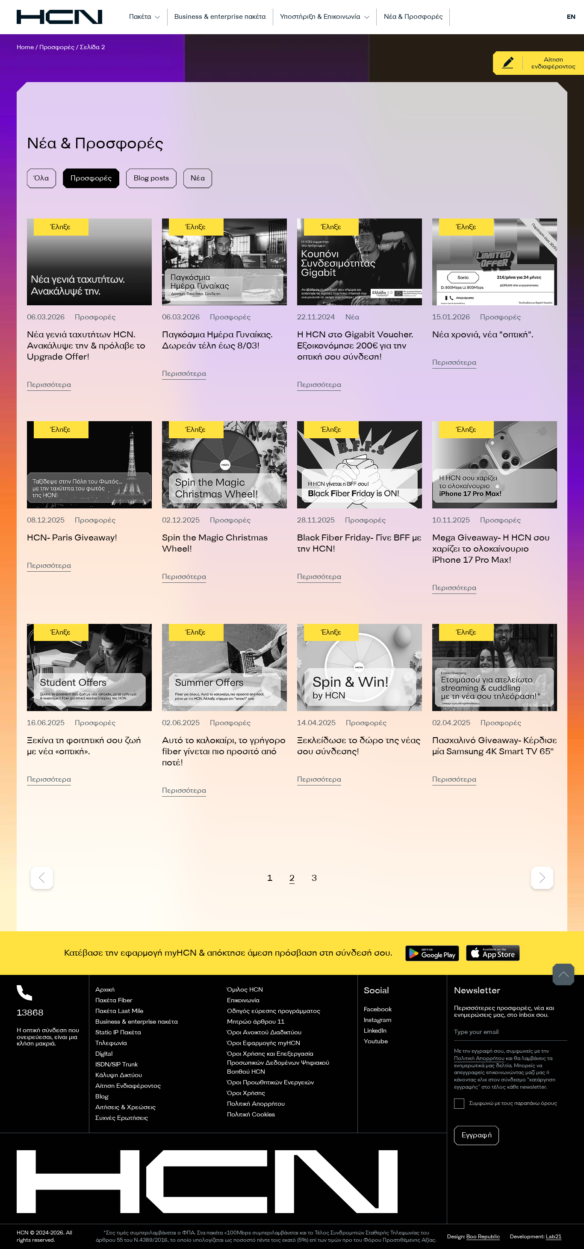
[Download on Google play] (432, 953)
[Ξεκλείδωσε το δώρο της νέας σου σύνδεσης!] (359, 710)
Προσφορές (56, 47)
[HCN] (59, 17)
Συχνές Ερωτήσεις (121, 1118)
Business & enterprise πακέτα (219, 17)
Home (25, 47)
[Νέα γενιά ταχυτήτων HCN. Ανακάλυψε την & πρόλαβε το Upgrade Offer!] (89, 305)
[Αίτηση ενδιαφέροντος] (538, 63)
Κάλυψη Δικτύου (118, 1075)
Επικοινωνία (243, 1000)
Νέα (197, 178)
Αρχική (105, 990)
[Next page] (542, 879)
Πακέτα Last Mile (119, 1011)
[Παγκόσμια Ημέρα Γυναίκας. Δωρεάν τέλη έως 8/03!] (224, 305)
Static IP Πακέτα (118, 1032)
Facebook (378, 1009)
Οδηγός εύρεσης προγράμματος (273, 1011)
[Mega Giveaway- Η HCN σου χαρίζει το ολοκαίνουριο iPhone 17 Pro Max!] (494, 507)
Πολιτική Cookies (251, 1114)
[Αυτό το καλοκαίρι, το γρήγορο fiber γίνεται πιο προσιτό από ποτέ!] (224, 710)
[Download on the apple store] (493, 953)
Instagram (378, 1020)
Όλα (41, 178)
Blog (101, 1097)
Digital (103, 1054)
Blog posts (151, 178)
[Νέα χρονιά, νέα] (494, 305)
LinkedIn (375, 1031)
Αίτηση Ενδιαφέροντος (128, 1086)
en (571, 17)
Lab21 (553, 1237)
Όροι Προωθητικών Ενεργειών (270, 1082)
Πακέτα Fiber (113, 1000)
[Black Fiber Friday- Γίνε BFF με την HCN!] (359, 507)
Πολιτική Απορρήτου (256, 1104)
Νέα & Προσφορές (413, 17)
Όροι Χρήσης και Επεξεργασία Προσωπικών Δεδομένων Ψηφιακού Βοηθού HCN (278, 1063)
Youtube (376, 1041)
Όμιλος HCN (245, 990)
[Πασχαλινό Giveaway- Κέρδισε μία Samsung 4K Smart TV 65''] (494, 710)
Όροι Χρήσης (246, 1093)
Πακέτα (140, 17)
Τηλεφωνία (111, 1043)
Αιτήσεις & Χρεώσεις (125, 1107)
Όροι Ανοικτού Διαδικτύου (264, 1032)
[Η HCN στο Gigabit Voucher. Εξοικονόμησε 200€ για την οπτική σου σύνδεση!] (359, 305)
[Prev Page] (42, 879)
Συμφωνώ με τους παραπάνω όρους (513, 1103)
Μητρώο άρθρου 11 (255, 1022)
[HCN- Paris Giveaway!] (89, 507)
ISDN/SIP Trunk (116, 1064)
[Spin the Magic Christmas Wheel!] (224, 507)
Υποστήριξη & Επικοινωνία (320, 17)
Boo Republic (483, 1237)
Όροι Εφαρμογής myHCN (263, 1043)
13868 (30, 1013)
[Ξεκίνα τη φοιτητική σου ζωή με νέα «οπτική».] (89, 710)
